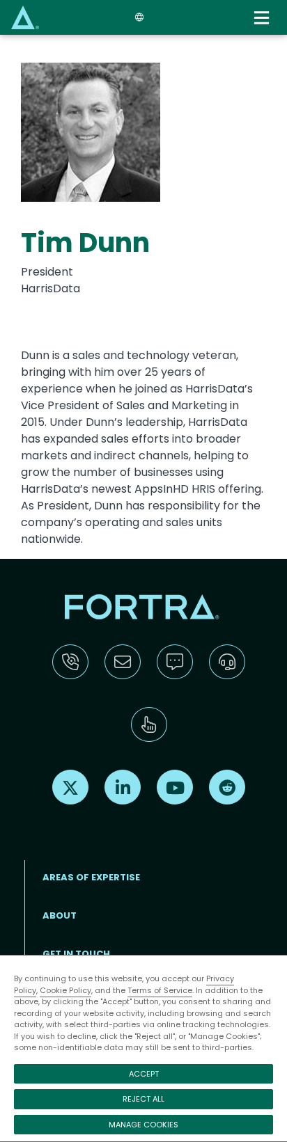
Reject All (143, 1098)
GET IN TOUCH (76, 953)
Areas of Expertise (91, 877)
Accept (144, 1073)
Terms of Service (159, 990)
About (59, 915)
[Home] (25, 17)
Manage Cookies (143, 1124)
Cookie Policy (65, 990)
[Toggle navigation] (263, 17)
